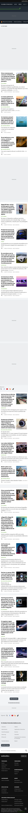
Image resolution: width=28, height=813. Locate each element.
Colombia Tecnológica (6, 4)
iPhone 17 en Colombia (7, 21)
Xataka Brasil (4, 801)
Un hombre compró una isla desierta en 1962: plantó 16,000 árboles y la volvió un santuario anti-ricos (7, 120)
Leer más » (15, 90)
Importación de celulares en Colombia (20, 737)
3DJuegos (16, 763)
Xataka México (6, 107)
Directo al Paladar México (6, 805)
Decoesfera (3, 791)
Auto (15, 4)
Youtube (7, 389)
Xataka (2, 763)
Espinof (16, 773)
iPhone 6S (3, 737)
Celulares (3, 83)
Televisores (4, 288)
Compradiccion (4, 792)
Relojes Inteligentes (6, 429)
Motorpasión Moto (18, 782)
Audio (2, 241)
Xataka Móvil (4, 765)
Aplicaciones (4, 729)
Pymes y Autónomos (18, 791)
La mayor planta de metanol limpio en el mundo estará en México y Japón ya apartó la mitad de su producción (7, 101)
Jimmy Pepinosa (8, 91)
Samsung (3, 734)
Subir (23, 756)
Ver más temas (5, 745)
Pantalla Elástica (5, 741)
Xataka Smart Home (5, 768)
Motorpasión (17, 780)
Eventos (16, 732)
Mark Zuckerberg (17, 21)
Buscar (26, 750)
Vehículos (3, 265)
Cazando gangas (5, 732)
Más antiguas (14, 698)
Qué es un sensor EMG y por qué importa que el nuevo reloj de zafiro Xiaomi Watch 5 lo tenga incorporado (8, 575)
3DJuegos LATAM (17, 799)
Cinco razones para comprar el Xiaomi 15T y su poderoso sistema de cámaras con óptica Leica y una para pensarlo (8, 77)
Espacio (25, 4)
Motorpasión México (18, 805)
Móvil (20, 4)
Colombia (16, 734)
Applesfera (3, 766)
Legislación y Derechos (19, 729)
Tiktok (13, 389)
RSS (10, 389)
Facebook (4, 389)
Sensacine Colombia (18, 803)
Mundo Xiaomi (4, 770)
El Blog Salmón (17, 789)
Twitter (1, 389)
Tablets (16, 726)
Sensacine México (18, 801)
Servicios (3, 407)
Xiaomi (15, 741)
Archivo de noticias (14, 702)
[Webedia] (25, 1)
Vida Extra (16, 765)
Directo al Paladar (5, 780)
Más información (21, 811)
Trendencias (4, 789)
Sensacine (16, 771)
